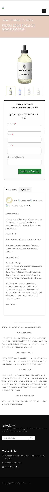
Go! (31, 438)
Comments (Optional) (16, 157)
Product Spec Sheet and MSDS (19, 205)
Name (10, 135)
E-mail (10, 146)
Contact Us (14, 467)
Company (12, 124)
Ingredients (25, 189)
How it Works (11, 189)
